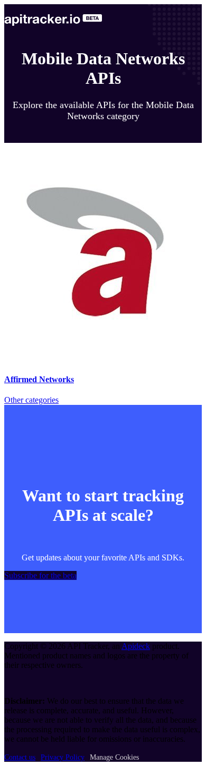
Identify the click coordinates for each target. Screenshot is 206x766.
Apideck (135, 646)
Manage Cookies (114, 757)
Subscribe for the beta (40, 575)
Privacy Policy (63, 757)
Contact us (19, 757)
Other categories (31, 399)
